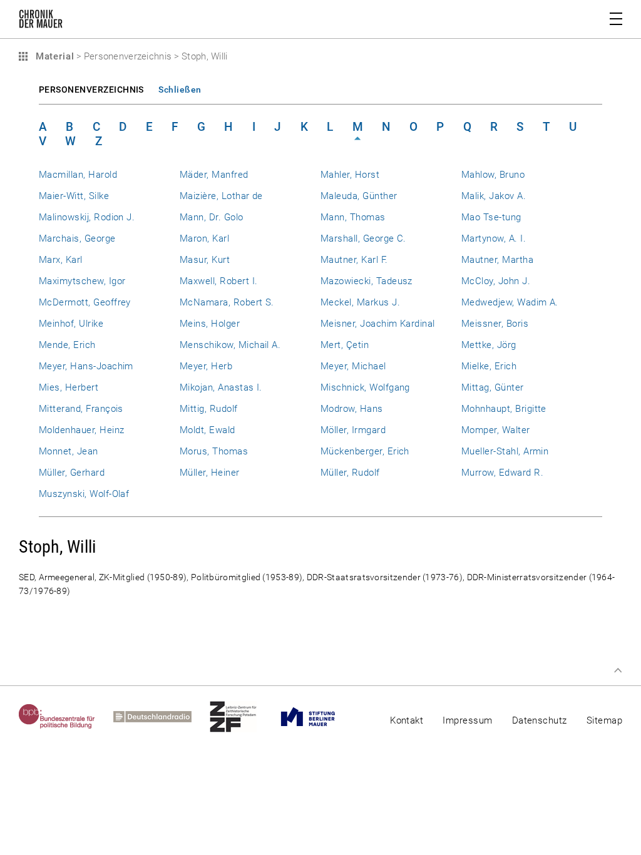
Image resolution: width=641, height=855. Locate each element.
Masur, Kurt (205, 259)
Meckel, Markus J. (360, 302)
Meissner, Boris (494, 323)
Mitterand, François (81, 408)
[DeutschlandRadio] (161, 716)
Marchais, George (77, 238)
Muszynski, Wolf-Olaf (84, 493)
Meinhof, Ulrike (71, 323)
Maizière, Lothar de (221, 196)
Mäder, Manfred (214, 174)
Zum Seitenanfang (617, 670)
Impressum (467, 720)
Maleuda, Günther (358, 196)
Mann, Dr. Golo (212, 217)
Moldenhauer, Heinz (81, 430)
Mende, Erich (67, 345)
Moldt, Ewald (207, 430)
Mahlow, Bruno (493, 174)
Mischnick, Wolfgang (365, 387)
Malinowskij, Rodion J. (87, 217)
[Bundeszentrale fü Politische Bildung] (66, 716)
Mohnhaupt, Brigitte (503, 408)
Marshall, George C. (363, 238)
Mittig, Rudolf (209, 408)
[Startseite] (41, 21)
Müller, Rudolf (350, 472)
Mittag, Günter (492, 387)
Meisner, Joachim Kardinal (377, 323)
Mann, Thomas (353, 217)
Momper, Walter (495, 430)
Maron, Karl (204, 238)
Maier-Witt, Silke (74, 196)
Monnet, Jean (68, 451)
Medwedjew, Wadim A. (509, 302)
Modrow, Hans (351, 408)
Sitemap (604, 720)
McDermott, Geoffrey (85, 302)
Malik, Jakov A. (493, 196)
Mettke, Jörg (488, 345)
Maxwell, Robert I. (218, 281)
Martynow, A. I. (493, 238)
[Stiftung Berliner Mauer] (317, 716)
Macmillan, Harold (78, 174)
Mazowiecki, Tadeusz (366, 281)
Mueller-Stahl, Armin (504, 451)
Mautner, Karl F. (354, 259)
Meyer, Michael (353, 366)
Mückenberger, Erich (364, 451)
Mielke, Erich (488, 366)
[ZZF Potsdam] (242, 716)
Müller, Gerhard (72, 472)
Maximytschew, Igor (82, 281)
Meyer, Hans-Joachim (86, 366)
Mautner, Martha (497, 259)
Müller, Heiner (210, 472)
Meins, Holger (210, 323)
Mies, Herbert (68, 387)
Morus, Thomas (214, 451)
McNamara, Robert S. (227, 302)
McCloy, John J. (495, 281)
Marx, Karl (61, 259)
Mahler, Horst (349, 174)
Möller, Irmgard (353, 430)
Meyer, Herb (206, 366)
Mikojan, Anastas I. (221, 387)
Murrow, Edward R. (502, 472)
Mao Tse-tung (491, 217)
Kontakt (406, 720)
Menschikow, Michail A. (230, 345)
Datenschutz (539, 720)
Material (53, 56)
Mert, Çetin (344, 345)
